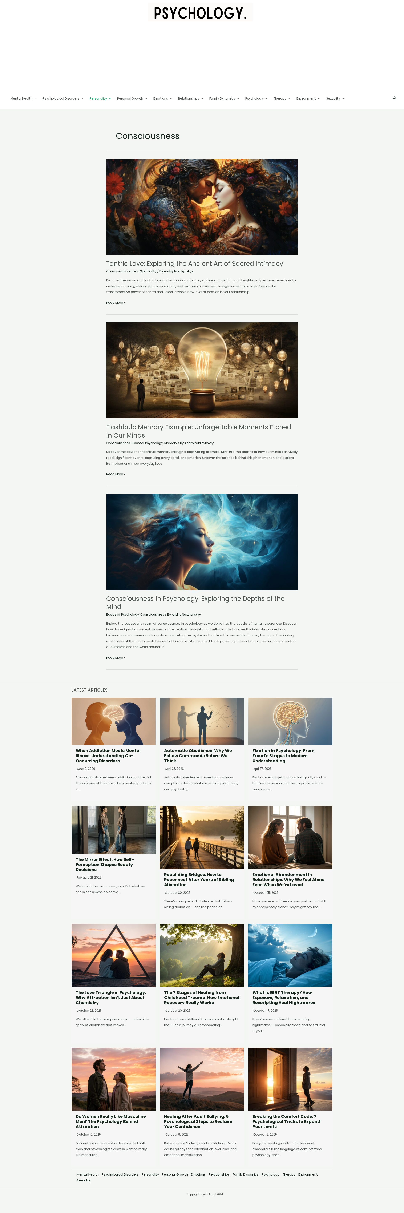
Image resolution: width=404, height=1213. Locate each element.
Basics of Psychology (122, 614)
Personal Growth (175, 1174)
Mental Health (88, 1174)
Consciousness (118, 271)
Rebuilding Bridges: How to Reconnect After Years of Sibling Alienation (199, 880)
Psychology (270, 1174)
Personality (150, 1174)
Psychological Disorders (120, 1174)
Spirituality (148, 271)
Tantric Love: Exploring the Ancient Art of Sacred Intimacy (194, 263)
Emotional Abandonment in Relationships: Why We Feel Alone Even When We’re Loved (288, 880)
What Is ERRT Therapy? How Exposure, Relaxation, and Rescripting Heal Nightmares (283, 998)
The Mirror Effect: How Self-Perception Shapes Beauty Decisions (105, 865)
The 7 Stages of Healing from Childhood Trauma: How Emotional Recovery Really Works (201, 998)
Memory (170, 443)
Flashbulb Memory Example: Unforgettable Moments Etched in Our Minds (198, 431)
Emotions (198, 1174)
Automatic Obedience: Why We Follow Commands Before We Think (198, 756)
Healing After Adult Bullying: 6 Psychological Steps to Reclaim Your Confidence (198, 1121)
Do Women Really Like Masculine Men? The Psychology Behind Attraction (111, 1121)
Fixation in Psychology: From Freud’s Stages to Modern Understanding (283, 756)
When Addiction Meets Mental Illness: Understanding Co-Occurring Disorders (108, 756)
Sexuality (84, 1180)
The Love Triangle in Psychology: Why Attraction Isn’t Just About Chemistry (111, 998)
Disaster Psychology (147, 443)
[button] (395, 98)
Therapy (288, 1174)
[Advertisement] (202, 56)
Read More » (115, 303)
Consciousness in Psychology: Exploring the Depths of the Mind (195, 602)
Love (135, 271)
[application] (34, 98)
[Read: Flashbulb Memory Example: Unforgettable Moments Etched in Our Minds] (202, 370)
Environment (308, 1174)
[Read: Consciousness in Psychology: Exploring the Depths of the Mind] (202, 541)
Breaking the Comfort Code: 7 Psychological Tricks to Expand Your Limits (286, 1121)
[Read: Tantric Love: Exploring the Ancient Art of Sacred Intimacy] (202, 206)
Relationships (219, 1174)
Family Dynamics (245, 1174)
